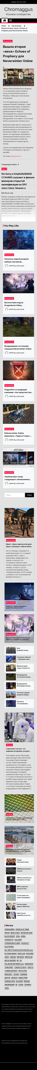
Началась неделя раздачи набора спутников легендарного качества (16, 260)
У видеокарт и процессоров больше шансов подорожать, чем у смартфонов (19, 819)
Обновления (10, 984)
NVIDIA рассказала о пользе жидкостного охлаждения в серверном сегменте (24, 870)
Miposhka (20, 957)
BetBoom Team (26, 933)
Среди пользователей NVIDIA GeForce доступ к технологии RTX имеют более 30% (23, 861)
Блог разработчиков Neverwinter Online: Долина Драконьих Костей (24, 649)
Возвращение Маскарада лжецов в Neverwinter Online (24, 685)
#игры (7, 933)
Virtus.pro (22, 971)
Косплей (19, 981)
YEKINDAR (23, 974)
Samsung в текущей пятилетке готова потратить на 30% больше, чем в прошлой (18, 850)
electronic (9, 946)
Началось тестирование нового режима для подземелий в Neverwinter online (24, 703)
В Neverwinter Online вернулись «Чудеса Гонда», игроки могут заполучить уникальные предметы (17, 434)
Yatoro (16, 974)
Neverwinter (7, 41)
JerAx (7, 957)
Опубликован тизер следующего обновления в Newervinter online (17, 478)
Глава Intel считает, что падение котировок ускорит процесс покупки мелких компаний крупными (18, 750)
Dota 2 (4, 169)
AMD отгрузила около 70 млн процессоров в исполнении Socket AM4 (24, 888)
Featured (29, 953)
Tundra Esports (11, 971)
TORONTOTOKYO (20, 967)
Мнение (27, 981)
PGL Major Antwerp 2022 (14, 964)
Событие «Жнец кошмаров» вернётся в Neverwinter (16, 607)
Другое (7, 978)
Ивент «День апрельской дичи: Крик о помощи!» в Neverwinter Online (19, 545)
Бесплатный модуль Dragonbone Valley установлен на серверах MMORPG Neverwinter (15, 304)
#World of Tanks (22, 929)
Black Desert (10, 936)
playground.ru (16, 156)
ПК (16, 984)
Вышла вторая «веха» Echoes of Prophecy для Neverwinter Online (24, 667)
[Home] (4, 20)
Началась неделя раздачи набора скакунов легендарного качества (23, 694)
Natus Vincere (10, 960)
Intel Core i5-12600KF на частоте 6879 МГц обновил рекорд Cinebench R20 (24, 914)
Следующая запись (9, 164)
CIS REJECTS (9, 940)
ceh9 (18, 936)
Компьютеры (10, 981)
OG (21, 960)
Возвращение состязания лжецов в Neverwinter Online (17, 347)
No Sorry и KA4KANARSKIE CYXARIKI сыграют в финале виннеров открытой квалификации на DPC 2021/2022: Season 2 (18, 181)
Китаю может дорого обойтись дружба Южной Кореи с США (23, 906)
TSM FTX (30, 967)
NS (18, 960)
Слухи (20, 984)
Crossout (25, 943)
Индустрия (22, 978)
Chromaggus (18, 9)
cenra (23, 936)
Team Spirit (9, 967)
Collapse (18, 940)
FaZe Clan (21, 953)
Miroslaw (29, 957)
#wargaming (10, 929)
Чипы (7, 988)
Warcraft (8, 974)
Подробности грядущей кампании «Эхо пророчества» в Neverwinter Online (18, 391)
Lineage (13, 957)
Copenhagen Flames (12, 943)
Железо (9, 745)
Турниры (27, 984)
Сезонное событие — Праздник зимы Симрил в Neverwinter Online (24, 658)
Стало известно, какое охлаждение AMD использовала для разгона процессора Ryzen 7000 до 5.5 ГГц (24, 897)
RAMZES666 (29, 964)
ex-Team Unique (11, 953)
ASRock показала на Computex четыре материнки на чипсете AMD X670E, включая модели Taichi (24, 879)
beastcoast (15, 933)
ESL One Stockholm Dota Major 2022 (19, 950)
